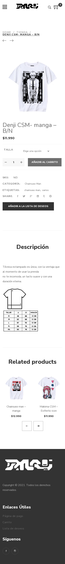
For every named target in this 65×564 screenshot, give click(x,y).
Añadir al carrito (45, 162)
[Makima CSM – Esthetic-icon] (49, 388)
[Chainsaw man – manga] (16, 388)
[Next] (11, 41)
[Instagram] (14, 551)
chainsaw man (32, 190)
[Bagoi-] (27, 7)
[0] (56, 8)
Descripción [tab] (32, 247)
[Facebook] (6, 551)
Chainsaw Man (33, 183)
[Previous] (4, 41)
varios (45, 190)
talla (8, 149)
